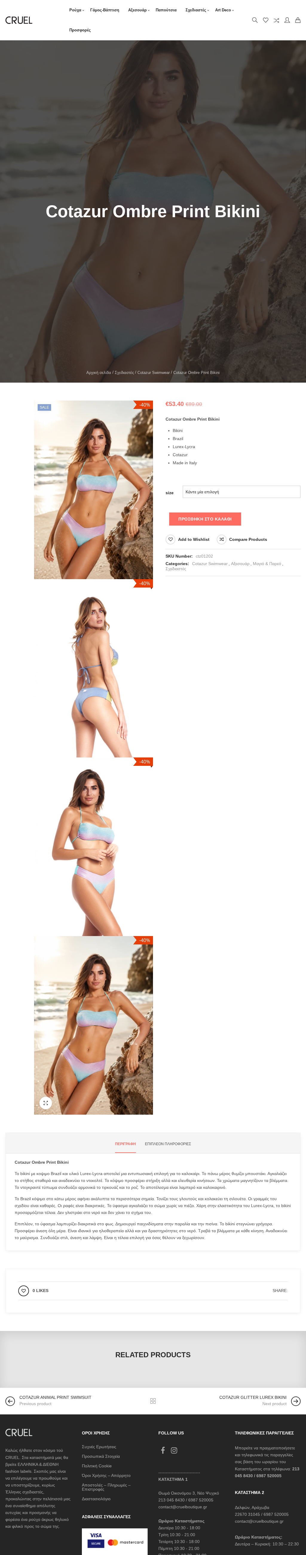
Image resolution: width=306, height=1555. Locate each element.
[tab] (125, 1144)
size (170, 492)
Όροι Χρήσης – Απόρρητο (106, 1475)
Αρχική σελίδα (98, 372)
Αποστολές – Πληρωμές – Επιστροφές (106, 1487)
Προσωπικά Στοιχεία (101, 1456)
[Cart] (298, 20)
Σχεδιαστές (124, 372)
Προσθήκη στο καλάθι (205, 519)
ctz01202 (204, 556)
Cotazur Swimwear (153, 372)
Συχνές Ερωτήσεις (99, 1447)
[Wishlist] (265, 20)
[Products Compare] (276, 20)
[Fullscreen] (45, 1103)
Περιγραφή (125, 1144)
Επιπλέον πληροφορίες (168, 1144)
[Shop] (153, 1401)
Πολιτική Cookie (97, 1466)
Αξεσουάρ (240, 563)
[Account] (287, 20)
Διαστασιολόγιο (96, 1499)
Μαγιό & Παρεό (267, 563)
